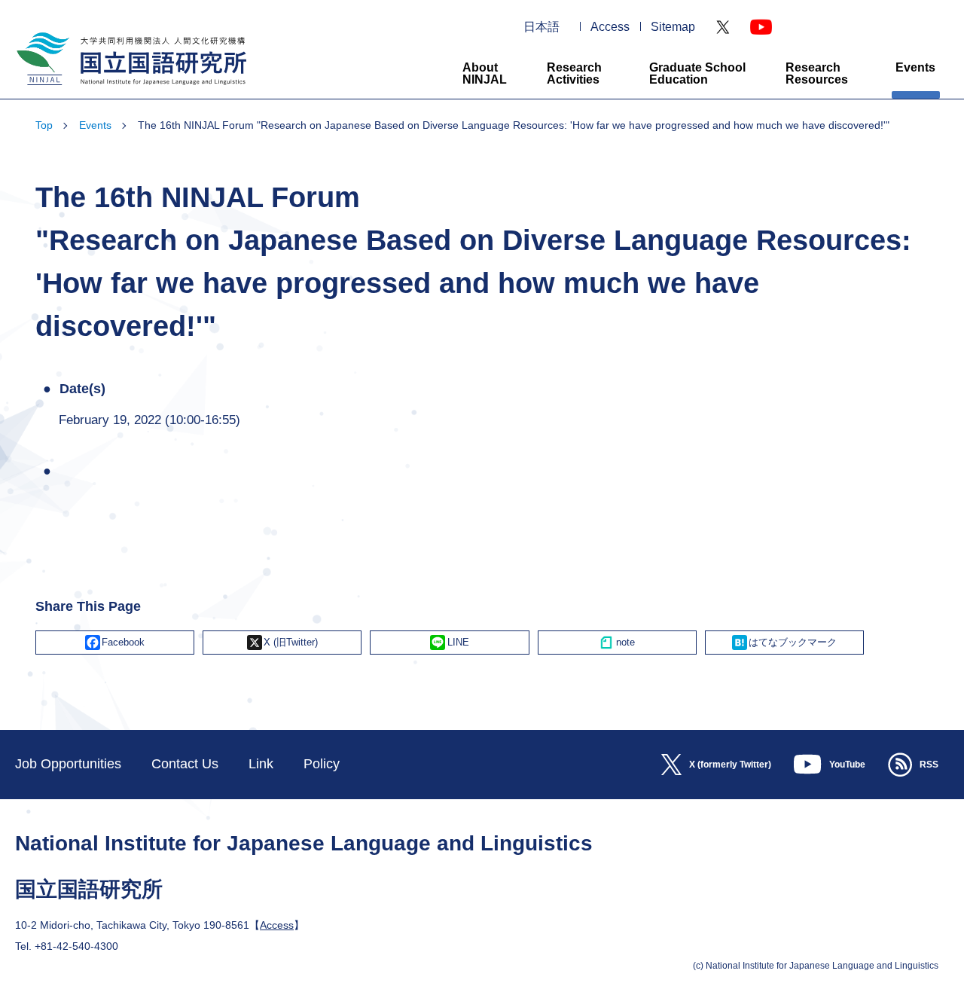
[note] (617, 642)
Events (915, 67)
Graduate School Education (697, 73)
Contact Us (184, 763)
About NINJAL (484, 73)
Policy (322, 763)
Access (610, 27)
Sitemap (673, 27)
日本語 (541, 27)
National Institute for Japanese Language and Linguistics (130, 91)
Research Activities (574, 73)
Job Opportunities (68, 763)
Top (44, 125)
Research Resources (817, 73)
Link (261, 763)
